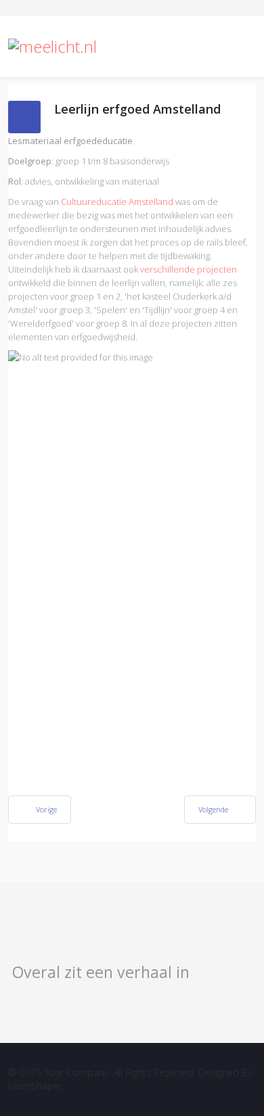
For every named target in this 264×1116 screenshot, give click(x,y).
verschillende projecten (188, 269)
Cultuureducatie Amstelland (117, 201)
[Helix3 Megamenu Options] (243, 46)
